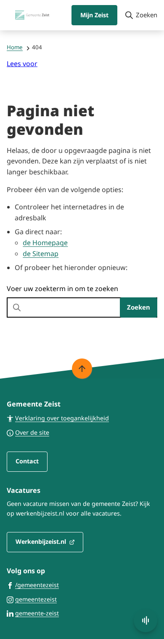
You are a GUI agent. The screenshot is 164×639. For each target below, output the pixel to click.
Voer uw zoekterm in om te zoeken (62, 288)
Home (15, 47)
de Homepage (45, 242)
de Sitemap (40, 253)
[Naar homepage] (32, 15)
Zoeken (138, 307)
